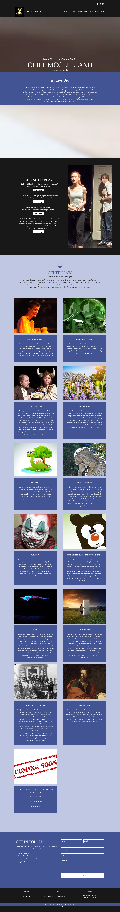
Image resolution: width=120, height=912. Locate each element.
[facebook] (97, 4)
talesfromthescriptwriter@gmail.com (28, 859)
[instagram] (103, 4)
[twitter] (100, 4)
